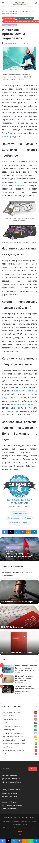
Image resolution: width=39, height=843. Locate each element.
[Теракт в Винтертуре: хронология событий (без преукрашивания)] (8, 689)
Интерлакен (18, 185)
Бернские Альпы (19, 513)
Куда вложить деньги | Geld (13, 736)
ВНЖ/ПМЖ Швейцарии (10, 775)
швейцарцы (12, 411)
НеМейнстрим (8, 747)
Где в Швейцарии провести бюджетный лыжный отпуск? (19, 555)
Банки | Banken (8, 716)
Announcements (11, 13)
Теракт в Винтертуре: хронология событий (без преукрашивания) (24, 688)
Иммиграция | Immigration (12, 733)
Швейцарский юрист (9, 802)
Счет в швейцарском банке (12, 805)
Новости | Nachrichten (25, 18)
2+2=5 (5, 754)
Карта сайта (29, 835)
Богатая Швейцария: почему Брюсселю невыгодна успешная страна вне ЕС (26, 668)
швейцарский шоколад (25, 391)
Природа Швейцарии (9, 796)
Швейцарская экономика (11, 790)
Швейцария (8, 136)
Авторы (15, 835)
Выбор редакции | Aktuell (12, 712)
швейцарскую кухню (24, 404)
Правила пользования (21, 828)
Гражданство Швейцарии (11, 779)
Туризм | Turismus (9, 25)
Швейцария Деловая (11, 43)
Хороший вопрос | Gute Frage (13, 750)
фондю (5, 397)
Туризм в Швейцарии (20, 523)
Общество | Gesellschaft (11, 726)
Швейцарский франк (9, 809)
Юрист (21, 835)
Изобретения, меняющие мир (14, 743)
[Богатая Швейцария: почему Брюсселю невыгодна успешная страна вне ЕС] (8, 669)
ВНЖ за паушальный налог (11, 782)
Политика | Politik (9, 730)
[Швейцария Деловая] (19, 3)
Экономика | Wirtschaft (11, 719)
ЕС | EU (5, 723)
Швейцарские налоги (9, 793)
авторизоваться (7, 575)
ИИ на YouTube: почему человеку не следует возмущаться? (24, 678)
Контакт (8, 835)
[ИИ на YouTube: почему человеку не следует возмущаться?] (8, 679)
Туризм (28, 518)
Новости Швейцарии (11, 11)
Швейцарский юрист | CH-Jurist (14, 740)
